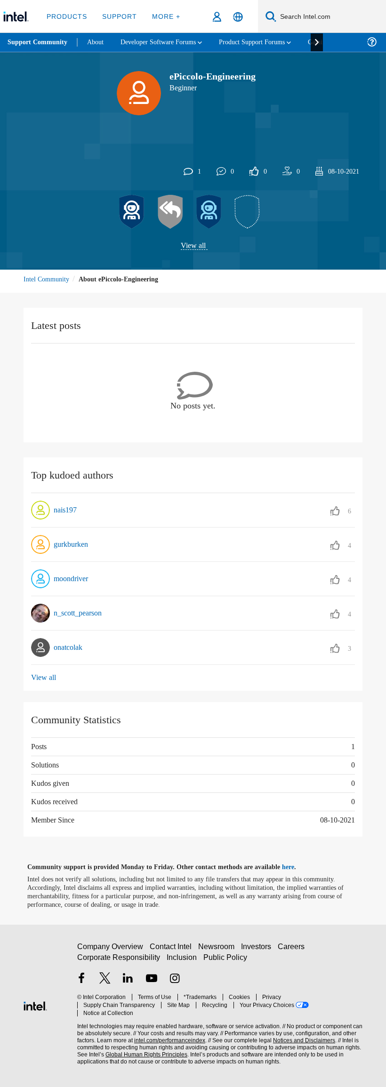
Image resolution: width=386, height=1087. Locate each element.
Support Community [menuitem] (38, 42)
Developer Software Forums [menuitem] (165, 42)
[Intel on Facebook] (81, 983)
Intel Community (48, 279)
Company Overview (110, 950)
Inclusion (182, 961)
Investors (258, 950)
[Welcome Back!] (132, 212)
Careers (293, 950)
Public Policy (225, 961)
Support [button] (118, 16)
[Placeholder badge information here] (248, 212)
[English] (238, 16)
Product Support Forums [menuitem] (266, 42)
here (296, 867)
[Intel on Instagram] (175, 983)
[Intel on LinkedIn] (128, 983)
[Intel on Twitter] (105, 983)
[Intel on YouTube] (152, 983)
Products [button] (67, 16)
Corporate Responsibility (119, 961)
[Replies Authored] (170, 212)
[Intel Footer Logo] (35, 1004)
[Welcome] (209, 212)
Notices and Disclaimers (302, 1036)
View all (193, 245)
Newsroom (218, 950)
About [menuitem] (98, 42)
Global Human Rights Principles (143, 1050)
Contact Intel (171, 950)
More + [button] (163, 16)
